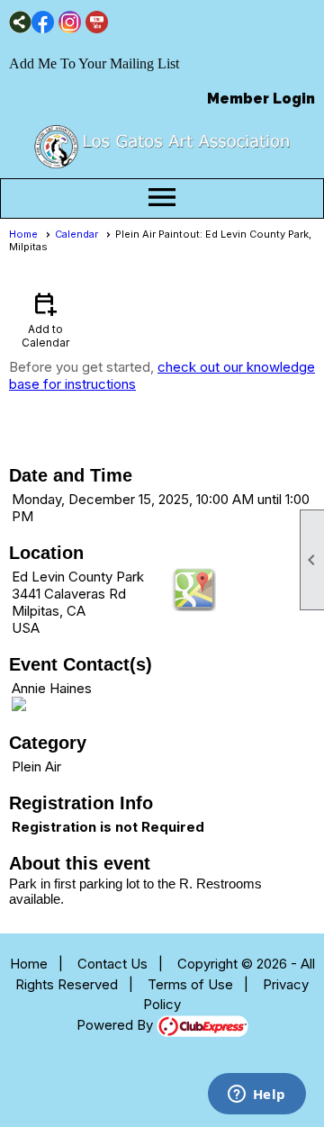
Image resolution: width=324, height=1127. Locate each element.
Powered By (116, 1024)
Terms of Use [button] (190, 984)
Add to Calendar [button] (45, 319)
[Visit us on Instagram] (69, 22)
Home (23, 234)
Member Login (261, 98)
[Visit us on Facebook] (43, 22)
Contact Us (112, 963)
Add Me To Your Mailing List (94, 63)
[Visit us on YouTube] (97, 22)
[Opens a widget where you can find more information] (256, 1095)
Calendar (76, 234)
